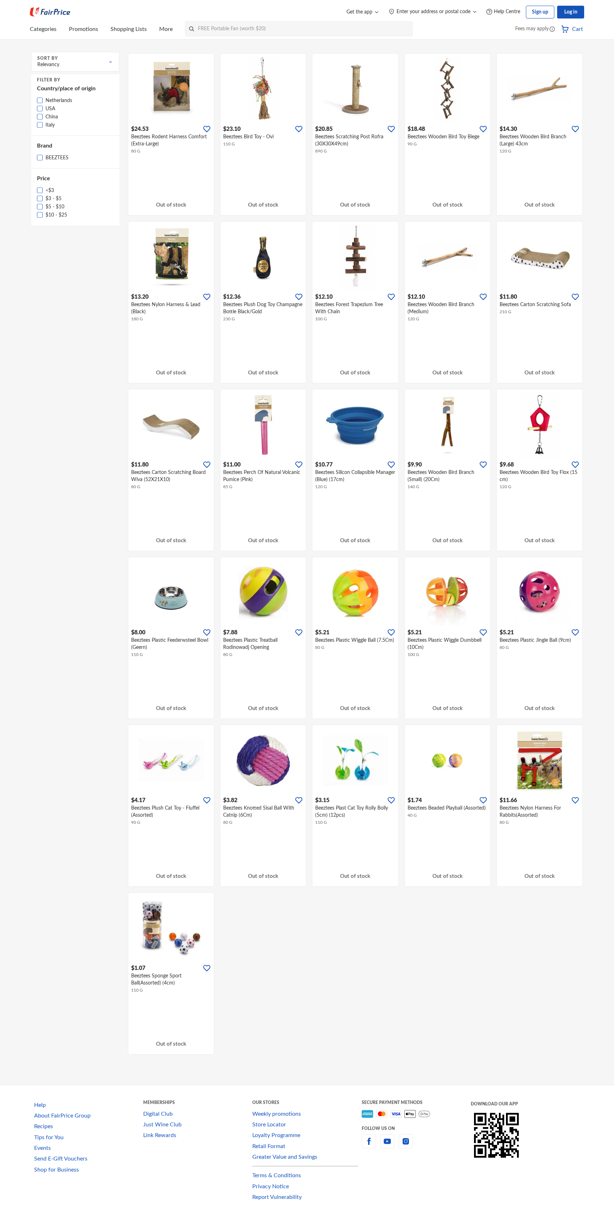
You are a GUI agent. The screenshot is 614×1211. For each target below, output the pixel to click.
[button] (552, 29)
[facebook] (369, 1145)
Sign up (540, 12)
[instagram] (406, 1145)
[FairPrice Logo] (50, 12)
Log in (570, 12)
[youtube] (387, 1145)
